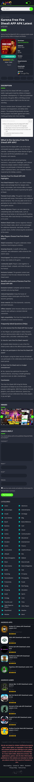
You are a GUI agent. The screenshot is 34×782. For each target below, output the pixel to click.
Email (3, 472)
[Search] (31, 9)
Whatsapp (30, 78)
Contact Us (16, 765)
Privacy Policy (13, 768)
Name (3, 463)
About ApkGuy (7, 765)
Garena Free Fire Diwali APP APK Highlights (16, 126)
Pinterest (17, 78)
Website (3, 480)
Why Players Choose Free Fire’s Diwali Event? (17, 127)
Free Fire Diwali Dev (23, 42)
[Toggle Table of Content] (29, 121)
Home (2, 17)
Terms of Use (22, 768)
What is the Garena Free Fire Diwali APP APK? (15, 124)
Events (7, 17)
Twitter (11, 78)
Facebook (4, 78)
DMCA (22, 765)
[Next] (32, 417)
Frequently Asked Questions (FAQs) (14, 133)
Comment (4, 441)
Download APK (9, 56)
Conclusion (8, 135)
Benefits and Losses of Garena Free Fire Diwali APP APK (18, 130)
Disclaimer (28, 765)
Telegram (23, 78)
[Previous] (1, 417)
